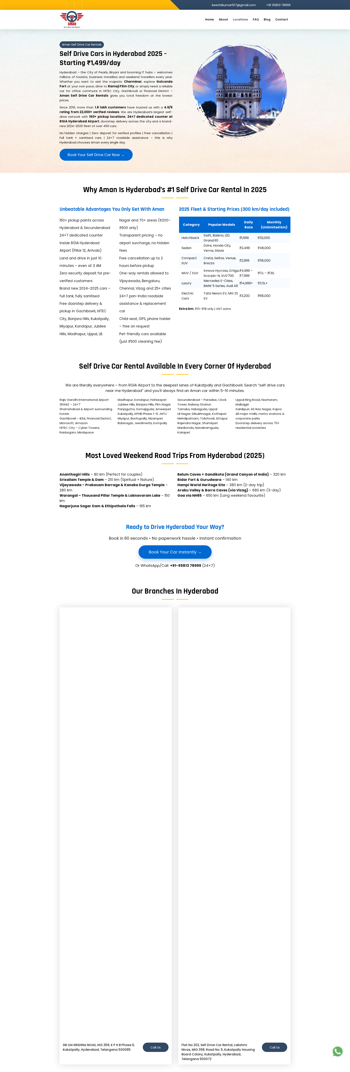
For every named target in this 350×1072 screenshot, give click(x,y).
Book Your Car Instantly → (175, 552)
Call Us (155, 1047)
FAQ (256, 19)
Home (209, 19)
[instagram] (70, 5)
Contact (281, 19)
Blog (267, 19)
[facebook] (63, 5)
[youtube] (85, 5)
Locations (240, 19)
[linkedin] (78, 5)
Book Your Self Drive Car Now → (96, 154)
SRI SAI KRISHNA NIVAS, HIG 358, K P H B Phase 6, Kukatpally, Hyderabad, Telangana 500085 (99, 1047)
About (223, 19)
